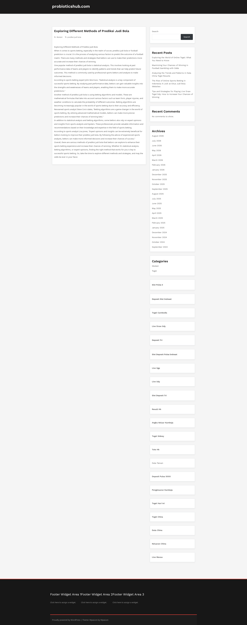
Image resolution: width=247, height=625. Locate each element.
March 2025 (157, 218)
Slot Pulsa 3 (157, 284)
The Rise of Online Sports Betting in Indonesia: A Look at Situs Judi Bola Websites (169, 84)
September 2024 (160, 247)
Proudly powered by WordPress (66, 620)
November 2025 (159, 179)
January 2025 (158, 228)
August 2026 (158, 136)
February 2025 (158, 223)
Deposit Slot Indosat (162, 299)
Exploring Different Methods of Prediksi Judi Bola (91, 31)
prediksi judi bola (74, 37)
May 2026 (156, 150)
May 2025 (156, 208)
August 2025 (158, 194)
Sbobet (59, 37)
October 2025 (158, 184)
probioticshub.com (71, 6)
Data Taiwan (157, 463)
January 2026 (158, 170)
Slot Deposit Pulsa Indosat (164, 354)
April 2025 (156, 213)
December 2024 (159, 232)
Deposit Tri (157, 340)
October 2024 (158, 242)
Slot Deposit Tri (159, 395)
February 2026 (158, 165)
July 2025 (156, 199)
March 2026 (157, 160)
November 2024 (159, 237)
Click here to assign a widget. (63, 602)
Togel (154, 271)
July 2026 (156, 141)
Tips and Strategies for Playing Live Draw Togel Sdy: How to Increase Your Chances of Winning (172, 94)
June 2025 (157, 203)
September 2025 (160, 189)
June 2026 (157, 145)
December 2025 (159, 174)
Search (155, 31)
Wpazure (93, 620)
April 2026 (156, 155)
